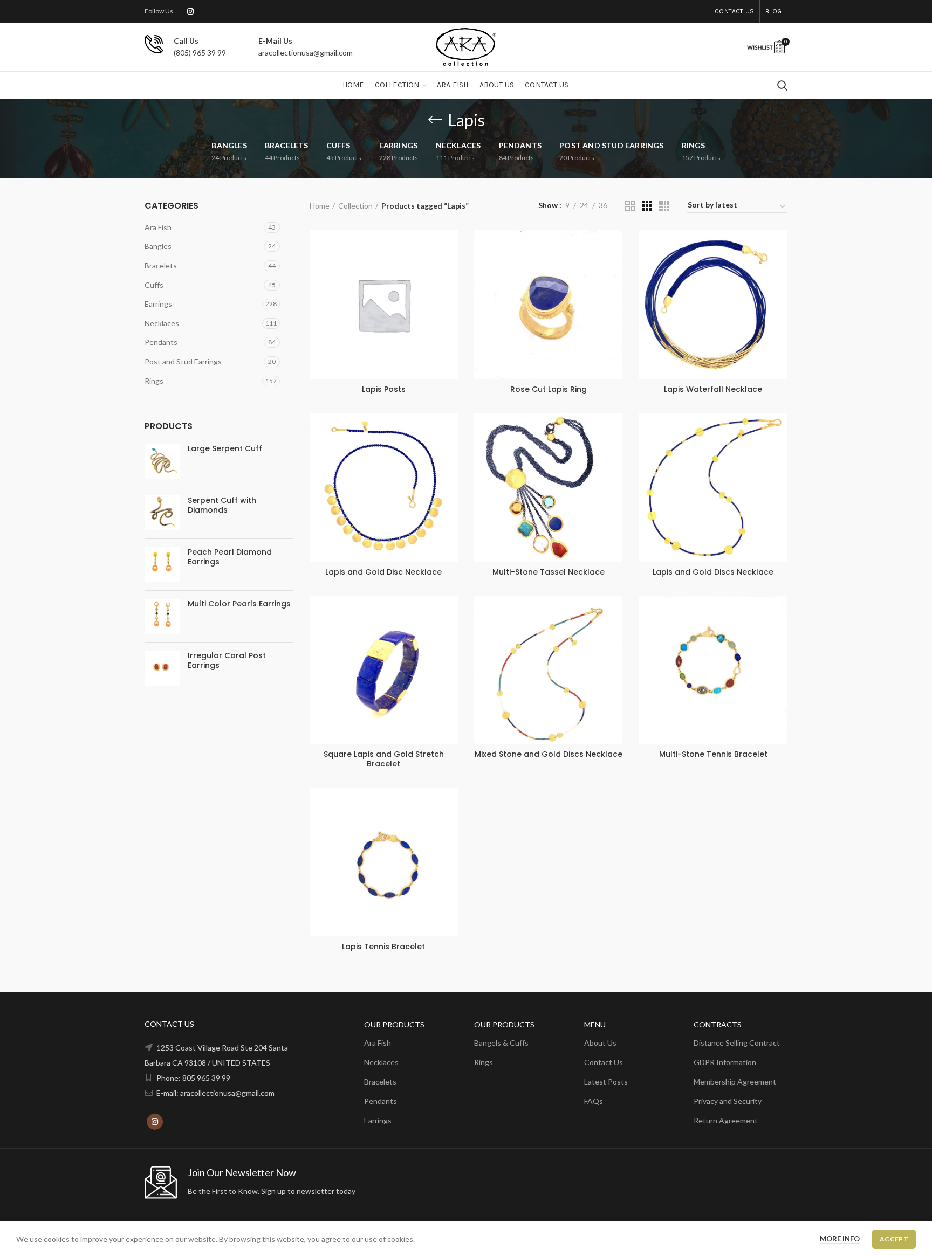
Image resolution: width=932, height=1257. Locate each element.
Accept (894, 1239)
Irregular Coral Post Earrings (227, 660)
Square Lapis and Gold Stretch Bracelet (384, 759)
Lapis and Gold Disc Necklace (383, 572)
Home (320, 205)
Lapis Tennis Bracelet (383, 946)
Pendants (161, 342)
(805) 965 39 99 (200, 52)
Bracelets (161, 265)
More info (840, 1238)
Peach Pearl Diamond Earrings (230, 557)
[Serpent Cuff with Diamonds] (162, 512)
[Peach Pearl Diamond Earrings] (162, 564)
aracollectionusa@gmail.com (305, 52)
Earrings (158, 303)
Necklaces (162, 323)
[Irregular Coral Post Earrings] (162, 668)
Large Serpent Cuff (225, 448)
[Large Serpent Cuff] (162, 461)
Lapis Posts (384, 389)
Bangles (158, 246)
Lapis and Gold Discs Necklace (713, 572)
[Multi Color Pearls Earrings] (162, 616)
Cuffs (154, 284)
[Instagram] (190, 11)
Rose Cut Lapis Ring (548, 389)
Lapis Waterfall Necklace (713, 389)
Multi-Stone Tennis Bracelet (713, 754)
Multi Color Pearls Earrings (239, 604)
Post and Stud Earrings (183, 361)
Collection (355, 205)
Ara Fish (158, 227)
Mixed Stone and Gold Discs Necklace (548, 754)
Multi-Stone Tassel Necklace (548, 572)
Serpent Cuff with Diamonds (222, 505)
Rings (154, 380)
